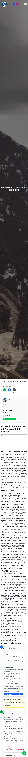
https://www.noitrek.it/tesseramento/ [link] (10, 620)
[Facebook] (14, 4)
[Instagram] (17, 4)
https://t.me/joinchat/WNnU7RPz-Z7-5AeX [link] (11, 626)
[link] (10, 629)
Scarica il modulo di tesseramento (13, 694)
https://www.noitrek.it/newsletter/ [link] (9, 640)
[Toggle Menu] (25, 4)
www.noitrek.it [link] (4, 570)
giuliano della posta (10, 419)
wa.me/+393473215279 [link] (6, 551)
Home (2, 381)
